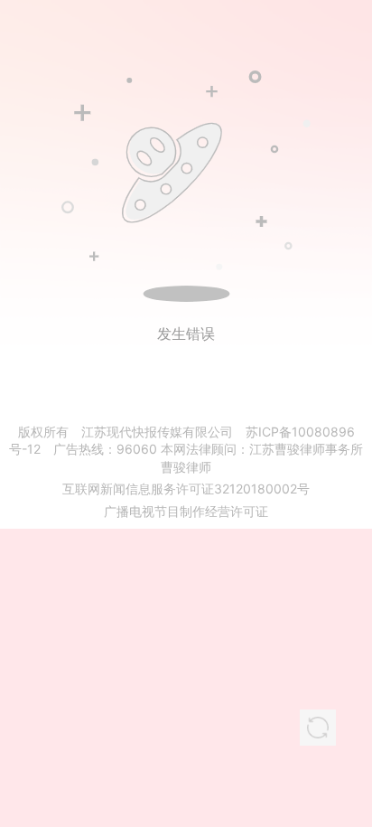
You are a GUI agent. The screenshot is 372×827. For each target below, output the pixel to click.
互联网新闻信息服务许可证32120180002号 (186, 488)
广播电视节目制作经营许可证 (186, 511)
